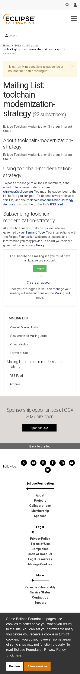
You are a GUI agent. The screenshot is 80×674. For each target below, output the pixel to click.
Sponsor (40, 516)
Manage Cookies (40, 564)
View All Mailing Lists (24, 327)
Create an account (39, 282)
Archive (15, 384)
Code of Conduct (40, 554)
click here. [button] (14, 655)
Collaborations (40, 505)
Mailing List (62, 293)
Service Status (40, 592)
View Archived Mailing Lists (28, 336)
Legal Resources (40, 559)
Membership (40, 510)
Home (6, 45)
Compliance (40, 549)
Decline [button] (14, 666)
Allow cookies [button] (37, 666)
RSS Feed (16, 375)
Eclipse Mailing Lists (26, 45)
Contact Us (40, 597)
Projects (40, 500)
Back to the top (40, 446)
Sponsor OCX (40, 428)
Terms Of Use (35, 232)
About (40, 495)
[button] (72, 66)
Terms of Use (19, 353)
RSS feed (56, 204)
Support (40, 602)
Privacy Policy (35, 245)
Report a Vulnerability (40, 587)
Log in (12, 35)
